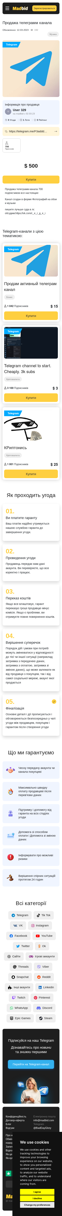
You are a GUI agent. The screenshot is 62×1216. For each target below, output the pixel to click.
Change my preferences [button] (37, 1204)
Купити (31, 179)
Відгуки (10, 1128)
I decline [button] (37, 1198)
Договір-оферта (15, 1120)
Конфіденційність (16, 1116)
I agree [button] (37, 1191)
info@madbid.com (43, 1120)
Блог (8, 1124)
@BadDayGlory (42, 1128)
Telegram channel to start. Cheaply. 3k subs (27, 368)
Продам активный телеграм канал (30, 286)
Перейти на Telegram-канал (31, 1064)
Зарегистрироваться (44, 8)
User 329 (19, 110)
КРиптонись (15, 447)
